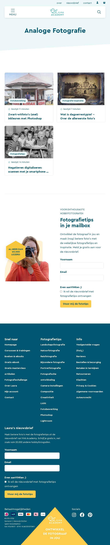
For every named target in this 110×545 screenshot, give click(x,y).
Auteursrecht (83, 397)
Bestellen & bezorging (88, 362)
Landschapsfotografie (53, 345)
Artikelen (10, 374)
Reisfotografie (49, 356)
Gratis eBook (12, 362)
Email (63, 272)
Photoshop (47, 415)
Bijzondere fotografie (53, 362)
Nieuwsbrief (72, 3)
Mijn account (11, 391)
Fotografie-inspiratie (73, 101)
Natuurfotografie (50, 350)
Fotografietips (17, 154)
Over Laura (11, 386)
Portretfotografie (51, 368)
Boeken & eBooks (14, 356)
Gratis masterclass (15, 368)
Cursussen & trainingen (17, 350)
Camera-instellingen (52, 386)
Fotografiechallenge (16, 380)
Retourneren (83, 374)
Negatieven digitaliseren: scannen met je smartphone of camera (28, 171)
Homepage (11, 345)
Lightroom (46, 421)
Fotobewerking (17, 101)
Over (59, 3)
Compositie (47, 391)
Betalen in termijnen (87, 368)
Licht (43, 403)
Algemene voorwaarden (89, 391)
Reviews (81, 356)
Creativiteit (47, 397)
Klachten (81, 380)
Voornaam (66, 259)
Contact (87, 3)
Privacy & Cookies (86, 386)
